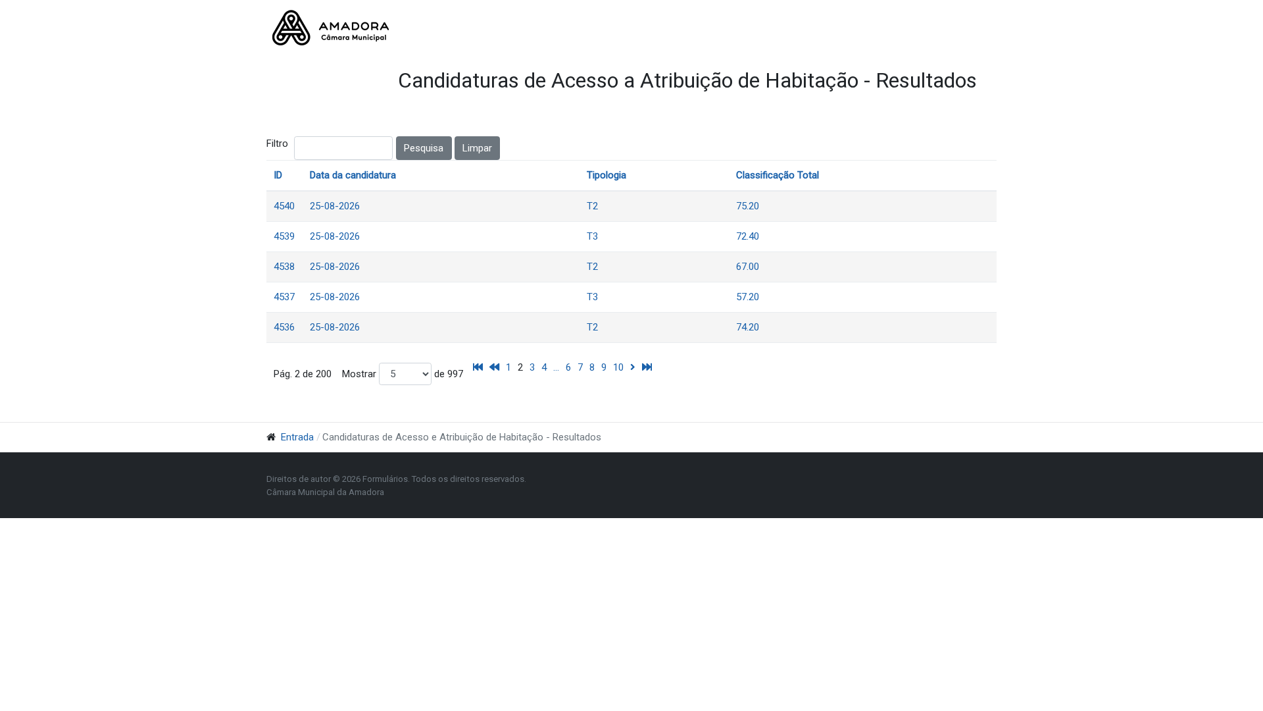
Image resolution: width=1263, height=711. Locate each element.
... (556, 367)
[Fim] (647, 367)
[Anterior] (494, 367)
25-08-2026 (335, 206)
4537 (284, 297)
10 (618, 367)
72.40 (747, 236)
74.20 (747, 327)
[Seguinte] (632, 367)
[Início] (478, 367)
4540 (284, 206)
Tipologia (606, 175)
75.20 (747, 206)
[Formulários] (330, 27)
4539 (284, 236)
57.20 (747, 297)
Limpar (477, 148)
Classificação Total (777, 175)
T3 (592, 236)
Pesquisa (423, 148)
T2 (592, 206)
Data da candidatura (353, 175)
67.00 (747, 267)
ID (278, 175)
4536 (284, 327)
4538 (284, 267)
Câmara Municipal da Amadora (325, 492)
